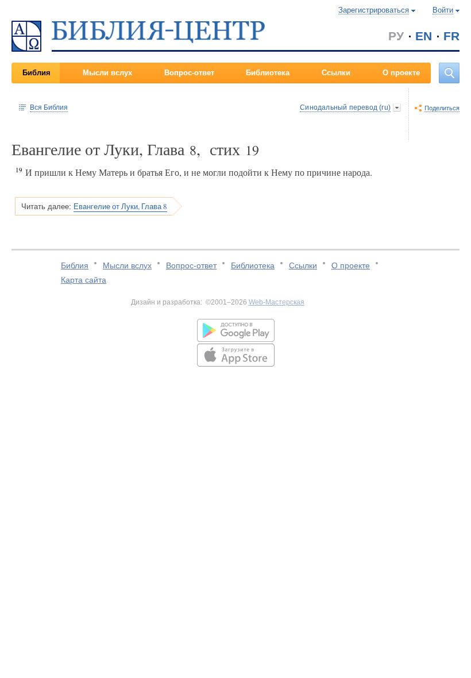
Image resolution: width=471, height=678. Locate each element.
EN (423, 36)
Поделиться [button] (442, 108)
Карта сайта (83, 279)
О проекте (401, 72)
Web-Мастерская (276, 302)
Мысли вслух (107, 72)
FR (451, 36)
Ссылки (336, 72)
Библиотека (267, 72)
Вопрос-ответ (189, 72)
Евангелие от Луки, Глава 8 (120, 206)
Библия (36, 72)
